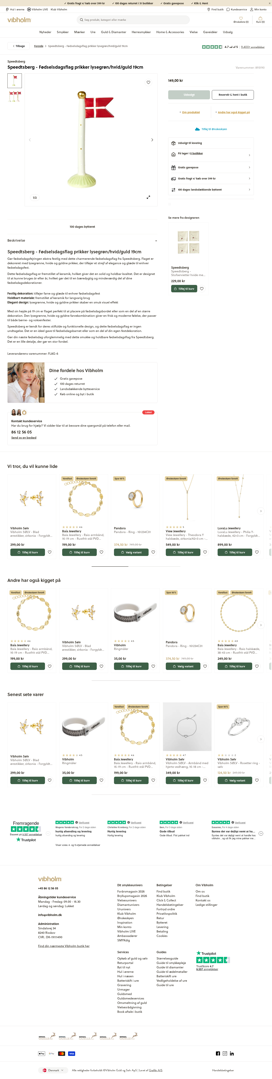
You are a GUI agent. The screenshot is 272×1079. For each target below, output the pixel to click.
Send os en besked (23, 438)
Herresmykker (141, 32)
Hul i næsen (125, 976)
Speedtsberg (16, 61)
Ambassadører (127, 936)
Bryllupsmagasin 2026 (132, 896)
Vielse (194, 32)
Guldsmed (124, 994)
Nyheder (45, 32)
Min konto (260, 9)
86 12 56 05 (21, 432)
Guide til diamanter (170, 967)
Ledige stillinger (206, 905)
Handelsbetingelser (170, 905)
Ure (92, 32)
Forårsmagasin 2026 (131, 891)
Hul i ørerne (17, 9)
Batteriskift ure (167, 976)
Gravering (124, 985)
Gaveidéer (210, 32)
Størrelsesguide (167, 958)
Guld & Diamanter (113, 32)
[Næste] (152, 140)
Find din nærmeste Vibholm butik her (64, 946)
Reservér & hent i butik (233, 95)
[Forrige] (30, 140)
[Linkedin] (232, 1053)
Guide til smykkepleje (171, 963)
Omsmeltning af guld (132, 1003)
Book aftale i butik (129, 1012)
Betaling (162, 931)
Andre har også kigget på (234, 112)
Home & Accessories (170, 32)
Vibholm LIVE (40, 9)
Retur (160, 918)
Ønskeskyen (125, 918)
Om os (200, 891)
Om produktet (191, 112)
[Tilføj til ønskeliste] (148, 82)
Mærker (79, 32)
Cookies (162, 936)
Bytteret (162, 922)
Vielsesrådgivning (129, 1007)
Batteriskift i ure (128, 981)
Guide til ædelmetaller (172, 972)
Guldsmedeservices (130, 998)
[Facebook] (218, 1053)
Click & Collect (166, 900)
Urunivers (124, 909)
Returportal (125, 963)
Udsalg (228, 32)
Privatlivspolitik (167, 914)
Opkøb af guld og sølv (132, 958)
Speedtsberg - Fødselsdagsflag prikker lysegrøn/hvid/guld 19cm (88, 46)
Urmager (123, 989)
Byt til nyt (123, 967)
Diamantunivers (128, 905)
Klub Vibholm (59, 9)
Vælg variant (134, 552)
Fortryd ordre (166, 909)
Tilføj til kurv (186, 288)
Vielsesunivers (127, 900)
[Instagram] (225, 1053)
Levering (162, 927)
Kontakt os (203, 900)
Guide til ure (165, 985)
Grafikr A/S (155, 1070)
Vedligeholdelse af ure (172, 981)
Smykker (63, 32)
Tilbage (20, 46)
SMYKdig (123, 940)
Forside (38, 46)
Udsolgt (189, 95)
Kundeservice (239, 9)
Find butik (217, 9)
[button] (211, 155)
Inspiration (124, 922)
